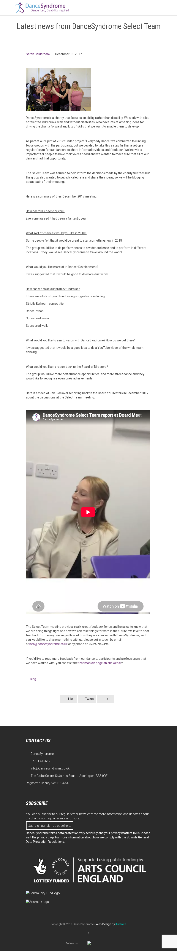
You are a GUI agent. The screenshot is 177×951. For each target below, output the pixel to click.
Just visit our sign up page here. (49, 825)
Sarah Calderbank (38, 54)
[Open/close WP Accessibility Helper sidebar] (172, 5)
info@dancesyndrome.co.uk (48, 644)
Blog (33, 679)
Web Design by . (111, 924)
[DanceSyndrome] (42, 7)
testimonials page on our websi (99, 663)
